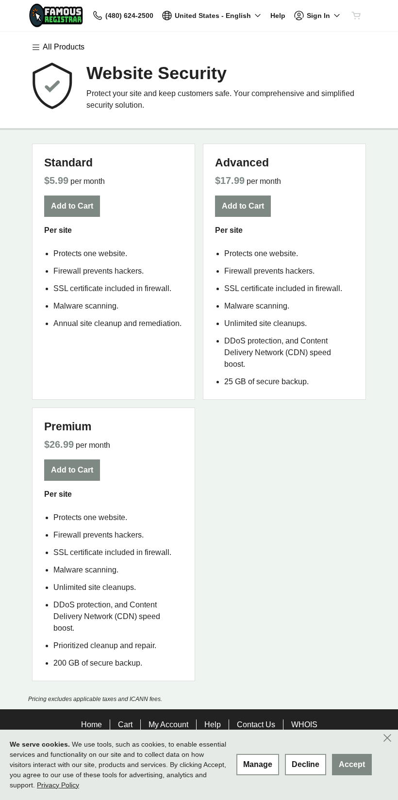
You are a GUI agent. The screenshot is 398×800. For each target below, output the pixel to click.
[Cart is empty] (356, 15)
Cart (125, 724)
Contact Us (256, 724)
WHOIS (304, 724)
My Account (168, 724)
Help (212, 724)
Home (91, 724)
